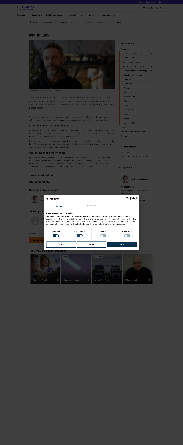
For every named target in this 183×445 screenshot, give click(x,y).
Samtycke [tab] (59, 206)
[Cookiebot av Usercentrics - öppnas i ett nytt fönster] (127, 198)
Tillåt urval (91, 245)
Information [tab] (91, 206)
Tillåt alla (122, 245)
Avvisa (61, 245)
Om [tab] (123, 206)
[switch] (80, 235)
